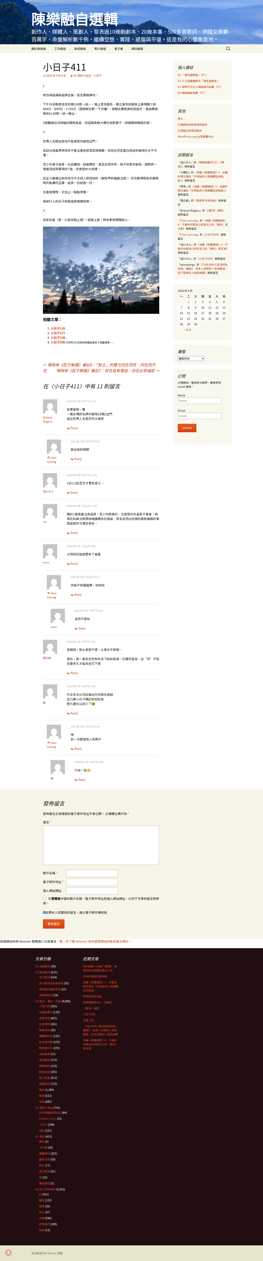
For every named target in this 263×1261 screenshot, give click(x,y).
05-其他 (40, 1136)
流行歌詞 (44, 977)
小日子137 (58, 333)
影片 (41, 1212)
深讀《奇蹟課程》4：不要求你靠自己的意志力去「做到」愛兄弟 (203, 224)
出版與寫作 (46, 1012)
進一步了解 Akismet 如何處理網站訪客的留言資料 (93, 941)
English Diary (47, 1118)
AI (40, 1194)
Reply (74, 428)
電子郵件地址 (53, 881)
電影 (41, 1090)
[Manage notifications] (8, 1252)
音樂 (41, 1102)
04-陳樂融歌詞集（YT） (192, 93)
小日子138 (58, 337)
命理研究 (44, 1018)
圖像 (41, 1200)
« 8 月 (187, 330)
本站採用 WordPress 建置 (47, 1253)
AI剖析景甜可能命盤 (95, 976)
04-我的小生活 (82, 75)
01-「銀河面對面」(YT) (192, 75)
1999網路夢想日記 (50, 1112)
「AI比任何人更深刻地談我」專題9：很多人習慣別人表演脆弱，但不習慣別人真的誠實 (203, 269)
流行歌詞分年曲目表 (51, 983)
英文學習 (44, 1171)
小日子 (98, 75)
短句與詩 (44, 1224)
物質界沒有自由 (206, 200)
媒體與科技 (46, 1036)
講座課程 (44, 1183)
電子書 (118, 49)
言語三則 (88, 1020)
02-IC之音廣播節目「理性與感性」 (198, 81)
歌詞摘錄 (80, 49)
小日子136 (58, 328)
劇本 (41, 1141)
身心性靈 (44, 1078)
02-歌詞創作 (42, 972)
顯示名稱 (50, 873)
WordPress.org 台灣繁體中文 (196, 136)
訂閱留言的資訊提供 (190, 130)
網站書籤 (137, 49)
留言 (47, 822)
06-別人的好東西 (45, 1189)
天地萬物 (44, 1024)
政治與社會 (46, 1042)
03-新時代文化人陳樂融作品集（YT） (200, 87)
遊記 (41, 1130)
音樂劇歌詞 (46, 995)
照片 (41, 1165)
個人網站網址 (52, 890)
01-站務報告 (42, 966)
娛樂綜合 (44, 1030)
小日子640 (211, 234)
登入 (180, 119)
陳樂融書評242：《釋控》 (98, 1002)
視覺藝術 (44, 1066)
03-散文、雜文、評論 (48, 1001)
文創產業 (44, 1054)
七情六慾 (44, 1006)
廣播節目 (44, 1153)
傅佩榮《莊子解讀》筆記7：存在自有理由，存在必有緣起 (107, 370)
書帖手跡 (44, 1159)
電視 (41, 1096)
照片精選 (100, 49)
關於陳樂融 (38, 49)
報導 (41, 1206)
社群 (41, 1230)
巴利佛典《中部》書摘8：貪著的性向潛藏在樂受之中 (100, 968)
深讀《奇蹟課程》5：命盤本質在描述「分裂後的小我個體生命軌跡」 (203, 176)
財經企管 (44, 1072)
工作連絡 (60, 49)
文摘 (41, 1218)
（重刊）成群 (215, 210)
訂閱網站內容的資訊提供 (192, 124)
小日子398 (58, 342)
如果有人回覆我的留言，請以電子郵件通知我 (76, 912)
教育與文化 (46, 1048)
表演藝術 (44, 1060)
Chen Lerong (52, 460)
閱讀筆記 (44, 1084)
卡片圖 (43, 1147)
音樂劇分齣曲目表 (50, 989)
